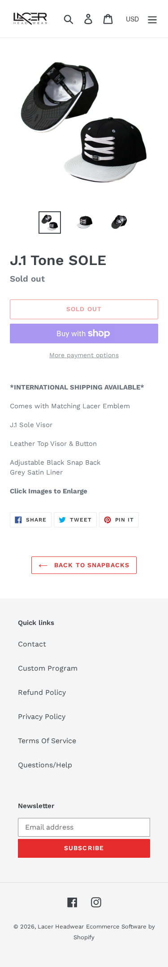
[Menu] (152, 19)
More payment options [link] (84, 355)
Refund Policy (42, 692)
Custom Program (48, 668)
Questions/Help (45, 765)
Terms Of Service (47, 740)
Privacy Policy (41, 716)
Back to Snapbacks (90, 565)
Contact (32, 644)
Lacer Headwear (61, 926)
